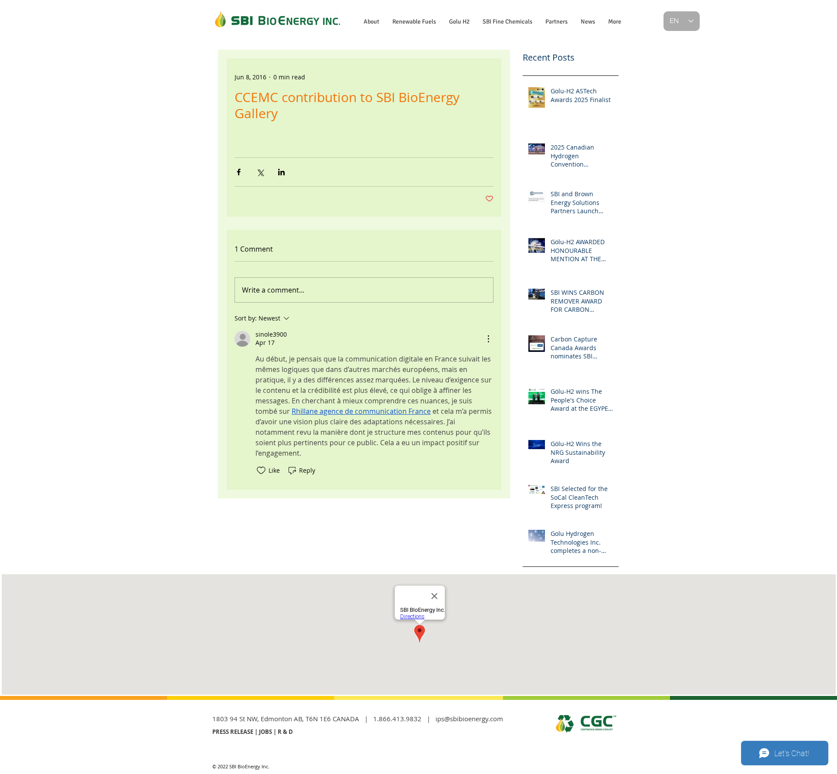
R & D (285, 732)
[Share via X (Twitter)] (260, 172)
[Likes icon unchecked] (261, 470)
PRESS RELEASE (232, 732)
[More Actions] (488, 339)
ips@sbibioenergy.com (469, 718)
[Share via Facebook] (239, 172)
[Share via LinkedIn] (281, 172)
